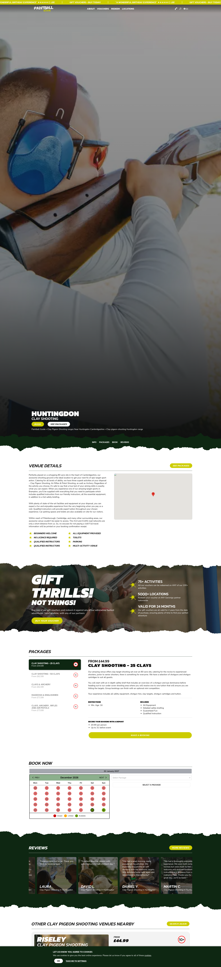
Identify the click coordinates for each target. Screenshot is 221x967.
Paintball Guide (38, 429)
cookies (147, 955)
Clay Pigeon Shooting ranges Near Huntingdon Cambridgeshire (75, 429)
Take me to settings (76, 961)
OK (58, 961)
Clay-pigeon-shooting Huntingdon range (124, 429)
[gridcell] (35, 788)
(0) (187, 9)
